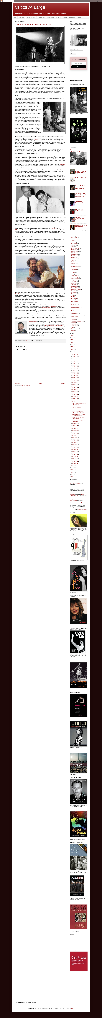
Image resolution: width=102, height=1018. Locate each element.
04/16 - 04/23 (75, 437)
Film (25, 342)
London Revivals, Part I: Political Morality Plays (78, 418)
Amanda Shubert (74, 287)
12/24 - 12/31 (75, 354)
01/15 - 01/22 (75, 460)
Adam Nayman (74, 324)
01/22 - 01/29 (75, 458)
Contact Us (72, 17)
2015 (72, 467)
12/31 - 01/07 (75, 352)
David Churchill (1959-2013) (54, 17)
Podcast (72, 271)
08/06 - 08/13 (75, 389)
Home (15, 17)
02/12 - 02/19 (75, 453)
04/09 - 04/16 (75, 439)
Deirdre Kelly (73, 252)
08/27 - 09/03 (75, 384)
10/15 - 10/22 (75, 372)
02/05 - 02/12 (75, 454)
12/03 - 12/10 (75, 359)
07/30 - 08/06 (75, 391)
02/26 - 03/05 (75, 449)
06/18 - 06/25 (75, 401)
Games (72, 274)
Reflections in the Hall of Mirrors (77, 321)
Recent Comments (31, 17)
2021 (72, 344)
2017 (72, 351)
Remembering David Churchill (77, 315)
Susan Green (74, 268)
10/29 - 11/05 (75, 368)
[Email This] (35, 340)
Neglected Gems (74, 264)
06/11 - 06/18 (75, 423)
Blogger (72, 1008)
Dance (72, 260)
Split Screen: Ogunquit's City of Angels (79, 218)
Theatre (72, 242)
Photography (73, 284)
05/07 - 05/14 (75, 432)
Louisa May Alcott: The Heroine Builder (81, 226)
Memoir (72, 299)
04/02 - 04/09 (75, 440)
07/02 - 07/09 (75, 398)
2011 (72, 474)
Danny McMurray (74, 280)
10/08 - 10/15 (75, 373)
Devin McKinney (74, 277)
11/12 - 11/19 (75, 365)
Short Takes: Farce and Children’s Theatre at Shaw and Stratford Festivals (81, 171)
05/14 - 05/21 (75, 430)
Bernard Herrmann (46, 307)
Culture (72, 246)
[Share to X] (38, 340)
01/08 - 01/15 (75, 461)
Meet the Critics (41, 17)
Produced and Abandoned (76, 307)
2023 (72, 341)
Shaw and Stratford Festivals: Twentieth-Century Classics (80, 187)
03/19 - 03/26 (75, 444)
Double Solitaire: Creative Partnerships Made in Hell (33, 24)
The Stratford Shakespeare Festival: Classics (80, 203)
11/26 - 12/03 (75, 361)
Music (27, 342)
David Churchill (74, 255)
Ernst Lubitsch (37, 139)
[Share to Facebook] (39, 340)
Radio (72, 327)
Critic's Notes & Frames (76, 289)
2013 (72, 471)
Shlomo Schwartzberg (75, 248)
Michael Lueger (74, 275)
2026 (72, 335)
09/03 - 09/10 (75, 382)
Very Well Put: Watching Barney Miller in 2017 (78, 421)
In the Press (21, 17)
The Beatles (62, 164)
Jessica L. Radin (74, 301)
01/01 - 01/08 (75, 463)
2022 (72, 342)
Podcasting (73, 319)
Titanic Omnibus (74, 316)
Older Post (63, 383)
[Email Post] (32, 340)
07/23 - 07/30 (75, 393)
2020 (72, 346)
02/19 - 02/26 (75, 451)
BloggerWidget (84, 230)
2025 (72, 337)
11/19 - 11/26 (75, 363)
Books (72, 239)
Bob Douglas (73, 261)
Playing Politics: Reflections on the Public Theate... (79, 404)
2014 (72, 469)
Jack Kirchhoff (74, 298)
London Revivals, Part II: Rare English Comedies (78, 407)
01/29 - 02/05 (75, 456)
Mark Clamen (74, 258)
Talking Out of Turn (75, 278)
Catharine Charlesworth (76, 306)
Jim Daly (73, 330)
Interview (73, 257)
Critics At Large (30, 7)
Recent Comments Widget (82, 509)
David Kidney (74, 269)
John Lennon (54, 228)
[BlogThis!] (37, 340)
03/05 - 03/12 (75, 447)
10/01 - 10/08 (75, 375)
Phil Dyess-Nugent (75, 266)
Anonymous (72, 482)
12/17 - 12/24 (75, 356)
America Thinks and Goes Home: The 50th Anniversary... (79, 415)
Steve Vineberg (74, 237)
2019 (72, 347)
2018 (72, 349)
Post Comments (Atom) (25, 385)
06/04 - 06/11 (75, 425)
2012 (72, 472)
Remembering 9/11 (75, 313)
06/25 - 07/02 (75, 400)
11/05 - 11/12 (75, 366)
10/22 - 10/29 (75, 370)
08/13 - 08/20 (75, 387)
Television (73, 245)
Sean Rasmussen (74, 328)
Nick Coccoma (74, 281)
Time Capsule (74, 318)
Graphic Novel (74, 293)
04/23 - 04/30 (75, 435)
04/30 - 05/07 (75, 433)
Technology (73, 322)
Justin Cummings (74, 251)
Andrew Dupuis (74, 304)
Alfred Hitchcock (52, 306)
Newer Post (17, 383)
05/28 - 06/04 (75, 426)
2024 (72, 339)
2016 (72, 465)
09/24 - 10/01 (75, 377)
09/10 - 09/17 (75, 380)
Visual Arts (73, 263)
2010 (72, 476)
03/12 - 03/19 (75, 446)
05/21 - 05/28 (75, 428)
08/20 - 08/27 (75, 386)
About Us (65, 17)
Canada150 (73, 290)
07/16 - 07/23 (75, 394)
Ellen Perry (73, 312)
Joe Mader (73, 296)
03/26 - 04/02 (75, 442)
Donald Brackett (33, 321)
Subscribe (79, 17)
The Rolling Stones (19, 293)
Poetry (72, 295)
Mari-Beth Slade (74, 286)
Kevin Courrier (74, 243)
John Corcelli (74, 249)
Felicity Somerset (74, 325)
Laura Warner (74, 283)
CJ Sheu (73, 272)
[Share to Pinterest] (41, 340)
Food (72, 310)
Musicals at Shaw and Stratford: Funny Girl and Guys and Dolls (80, 195)
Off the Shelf (73, 292)
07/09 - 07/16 (75, 396)
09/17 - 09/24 (75, 379)
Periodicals (73, 302)
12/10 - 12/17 (75, 358)
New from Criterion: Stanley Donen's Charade (80, 211)
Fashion (72, 309)
